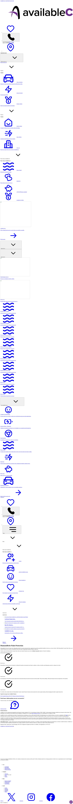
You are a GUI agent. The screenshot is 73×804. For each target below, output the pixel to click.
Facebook (6, 789)
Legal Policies (7, 783)
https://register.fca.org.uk (36, 713)
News (6, 775)
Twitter (6, 787)
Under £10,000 (7, 768)
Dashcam (22, 696)
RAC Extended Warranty (4, 696)
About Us (6, 773)
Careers (6, 774)
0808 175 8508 (11, 42)
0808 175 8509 (11, 41)
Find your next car (4, 61)
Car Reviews (7, 782)
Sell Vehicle (7, 767)
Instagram (6, 788)
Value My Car (3, 248)
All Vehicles (7, 766)
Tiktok (6, 791)
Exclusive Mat (18, 696)
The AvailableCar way (4, 405)
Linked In (6, 790)
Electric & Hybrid (8, 769)
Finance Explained (8, 780)
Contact (6, 776)
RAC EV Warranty (12, 696)
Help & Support (7, 781)
